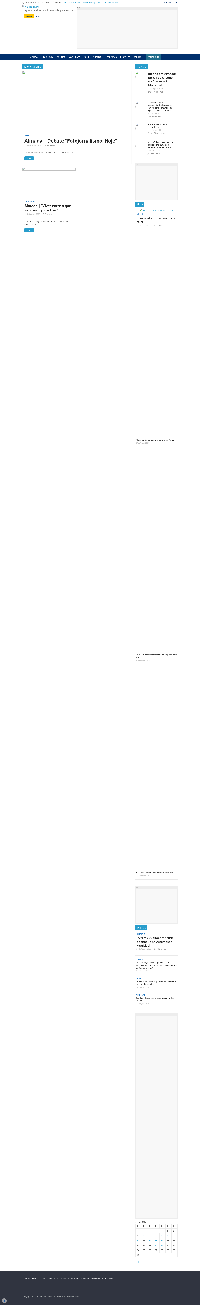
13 (156, 1240)
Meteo (139, 214)
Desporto (125, 57)
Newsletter (73, 1278)
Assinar (29, 16)
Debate (28, 135)
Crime (86, 57)
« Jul (137, 1261)
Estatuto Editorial (30, 1278)
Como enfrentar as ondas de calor (156, 220)
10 (138, 1240)
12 (150, 1240)
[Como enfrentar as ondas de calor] (156, 210)
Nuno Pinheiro (154, 116)
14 (162, 1240)
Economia (48, 57)
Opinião (137, 57)
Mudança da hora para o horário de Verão (155, 440)
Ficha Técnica (46, 1278)
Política (61, 57)
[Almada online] (25, 57)
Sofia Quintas (50, 145)
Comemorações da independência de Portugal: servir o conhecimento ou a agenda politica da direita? (160, 106)
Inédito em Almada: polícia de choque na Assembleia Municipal (91, 2)
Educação (112, 57)
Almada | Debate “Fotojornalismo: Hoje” (70, 140)
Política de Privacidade (90, 1278)
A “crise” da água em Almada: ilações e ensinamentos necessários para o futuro (161, 145)
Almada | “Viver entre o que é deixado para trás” (47, 208)
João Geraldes (154, 153)
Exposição (29, 201)
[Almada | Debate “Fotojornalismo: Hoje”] (76, 72)
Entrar (38, 16)
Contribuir (153, 57)
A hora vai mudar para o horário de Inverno (155, 872)
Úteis (140, 204)
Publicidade (107, 1278)
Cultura (97, 57)
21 (162, 1245)
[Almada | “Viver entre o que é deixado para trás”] (49, 169)
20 (156, 1245)
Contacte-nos (60, 1278)
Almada (34, 57)
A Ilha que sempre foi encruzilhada (157, 125)
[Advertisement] (127, 29)
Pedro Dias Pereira (156, 133)
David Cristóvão (155, 91)
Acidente (140, 995)
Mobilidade (74, 57)
